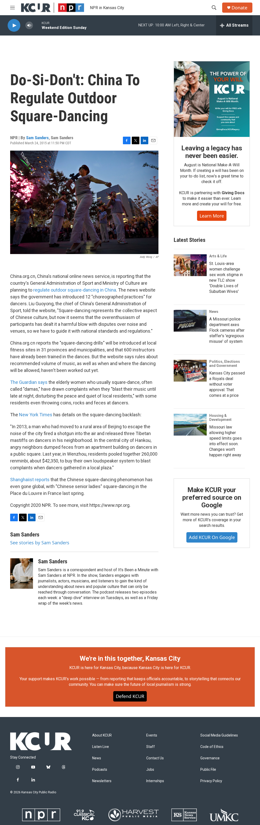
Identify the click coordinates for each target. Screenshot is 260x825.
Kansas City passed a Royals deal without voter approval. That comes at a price (227, 384)
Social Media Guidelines (219, 735)
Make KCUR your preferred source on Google (211, 497)
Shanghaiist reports (30, 479)
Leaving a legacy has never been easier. (211, 151)
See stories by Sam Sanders (39, 543)
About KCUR (102, 735)
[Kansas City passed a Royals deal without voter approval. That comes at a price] (190, 371)
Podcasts (99, 770)
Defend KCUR (130, 696)
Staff (150, 747)
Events (151, 735)
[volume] (29, 25)
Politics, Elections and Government (224, 364)
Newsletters (101, 781)
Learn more (212, 216)
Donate (239, 7)
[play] (14, 25)
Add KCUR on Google (212, 537)
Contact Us (155, 758)
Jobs (150, 770)
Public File (208, 770)
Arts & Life (218, 256)
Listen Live (100, 747)
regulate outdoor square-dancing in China (74, 290)
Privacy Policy (211, 781)
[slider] (37, 25)
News (213, 312)
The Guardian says (28, 382)
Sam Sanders (37, 137)
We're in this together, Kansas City (130, 658)
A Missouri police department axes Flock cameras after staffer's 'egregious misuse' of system (227, 330)
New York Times (35, 414)
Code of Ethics (211, 747)
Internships (155, 781)
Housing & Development (220, 418)
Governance (210, 758)
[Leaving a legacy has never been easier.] (212, 99)
